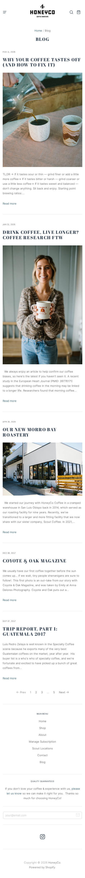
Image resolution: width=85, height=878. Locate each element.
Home (38, 30)
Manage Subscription (42, 741)
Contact (42, 755)
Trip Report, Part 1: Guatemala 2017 (30, 631)
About (42, 734)
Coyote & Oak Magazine (34, 561)
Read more (10, 203)
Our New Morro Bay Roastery (30, 432)
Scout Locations (42, 748)
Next (62, 692)
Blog (42, 762)
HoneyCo (54, 862)
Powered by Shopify (42, 867)
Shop (42, 728)
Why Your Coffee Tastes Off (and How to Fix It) (42, 62)
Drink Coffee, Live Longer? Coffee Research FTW (41, 234)
